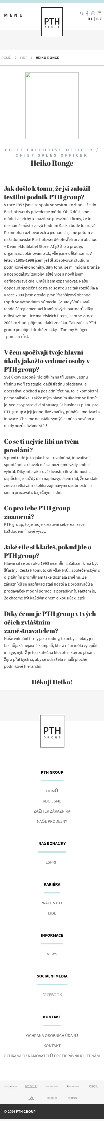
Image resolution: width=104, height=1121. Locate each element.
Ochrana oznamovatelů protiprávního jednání (52, 1055)
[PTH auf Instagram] (93, 13)
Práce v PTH (52, 902)
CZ (99, 18)
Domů (6, 57)
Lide (23, 57)
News (52, 953)
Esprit (52, 862)
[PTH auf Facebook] (87, 13)
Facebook (52, 994)
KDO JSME (52, 801)
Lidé (52, 913)
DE (90, 18)
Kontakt (52, 1045)
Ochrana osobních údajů (52, 1035)
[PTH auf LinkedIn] (99, 13)
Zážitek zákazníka (52, 811)
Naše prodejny (52, 821)
